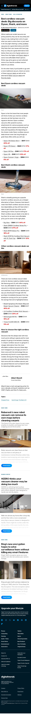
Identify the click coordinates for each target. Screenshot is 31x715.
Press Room (20, 691)
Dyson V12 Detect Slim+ (12, 141)
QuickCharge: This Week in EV (19, 400)
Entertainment (5, 644)
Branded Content (22, 657)
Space (19, 636)
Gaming (3, 636)
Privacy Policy (21, 688)
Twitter (10, 620)
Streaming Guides (22, 639)
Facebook (2, 620)
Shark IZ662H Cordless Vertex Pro (15, 225)
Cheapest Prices (5, 400)
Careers (3, 688)
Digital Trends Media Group (9, 703)
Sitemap (20, 694)
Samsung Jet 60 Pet (10, 317)
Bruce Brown (14, 27)
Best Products (21, 641)
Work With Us (4, 691)
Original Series (21, 646)
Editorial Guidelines (5, 661)
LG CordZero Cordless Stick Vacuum (16, 311)
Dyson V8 (7, 154)
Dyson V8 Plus (9, 151)
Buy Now (7, 222)
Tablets (19, 631)
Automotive (4, 646)
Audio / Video (5, 639)
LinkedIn (26, 620)
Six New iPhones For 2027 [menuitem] (18, 9)
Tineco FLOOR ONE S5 (11, 322)
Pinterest (22, 620)
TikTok (18, 620)
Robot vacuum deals (15, 75)
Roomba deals (6, 78)
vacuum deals (11, 73)
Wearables (21, 633)
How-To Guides (22, 644)
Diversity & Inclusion (6, 694)
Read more (6, 465)
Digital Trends (8, 7)
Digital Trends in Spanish (23, 663)
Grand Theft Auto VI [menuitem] (6, 9)
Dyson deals (23, 55)
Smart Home (4, 641)
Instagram (6, 620)
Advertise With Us (5, 658)
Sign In (27, 5)
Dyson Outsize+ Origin (11, 157)
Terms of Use (4, 698)
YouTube (14, 620)
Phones (3, 631)
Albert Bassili (6, 27)
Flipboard (2, 624)
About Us (3, 653)
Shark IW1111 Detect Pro (12, 231)
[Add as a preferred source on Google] (5, 30)
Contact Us (4, 656)
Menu (2, 6)
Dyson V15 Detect (10, 146)
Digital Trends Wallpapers (24, 660)
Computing (4, 633)
